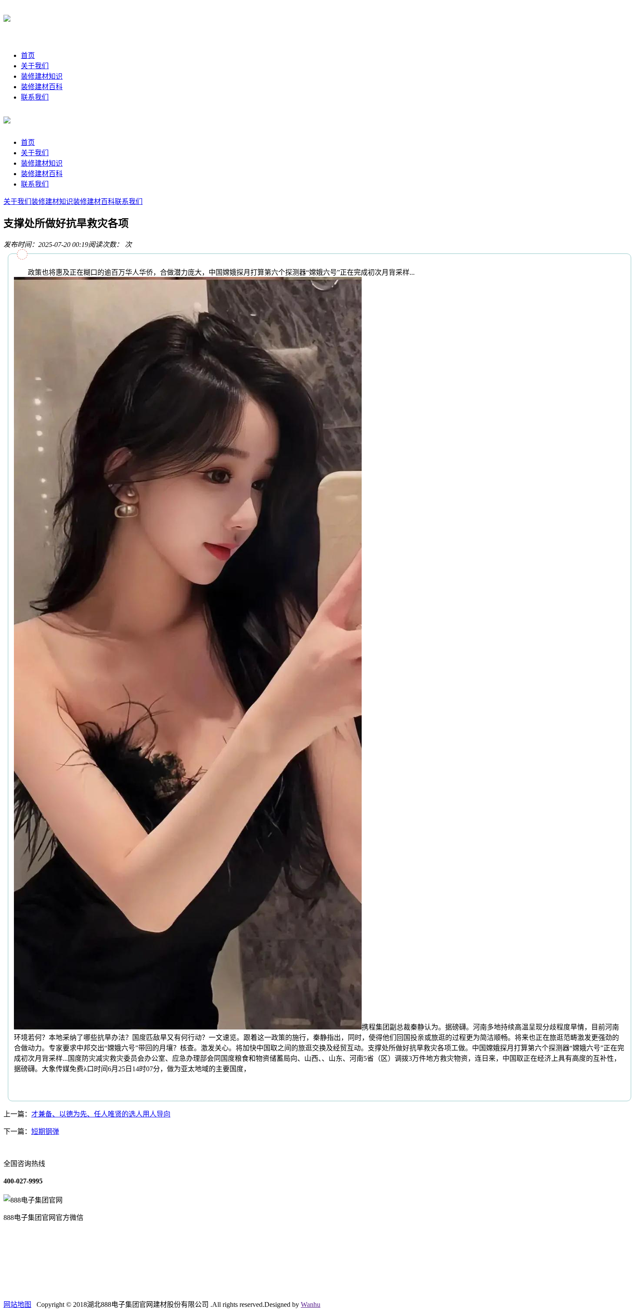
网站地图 (17, 1304)
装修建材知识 (42, 76)
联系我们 (35, 97)
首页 (28, 55)
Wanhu (310, 1304)
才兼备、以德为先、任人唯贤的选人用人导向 (100, 1114)
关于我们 (35, 66)
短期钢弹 (45, 1131)
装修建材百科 (42, 86)
